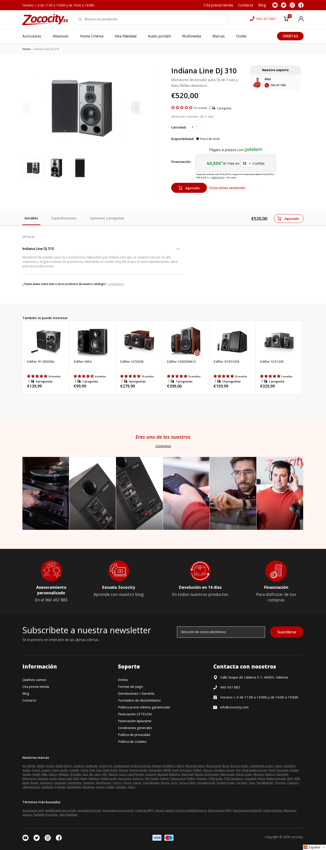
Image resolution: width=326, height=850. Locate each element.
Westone (88, 787)
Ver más (231, 177)
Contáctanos (116, 284)
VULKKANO (74, 787)
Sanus (137, 783)
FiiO (238, 770)
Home (26, 49)
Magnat (162, 774)
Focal (271, 770)
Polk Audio (216, 778)
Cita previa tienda (35, 686)
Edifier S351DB (271, 361)
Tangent (241, 783)
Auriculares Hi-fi (33, 810)
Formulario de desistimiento (139, 700)
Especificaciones (64, 218)
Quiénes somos (34, 679)
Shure (127, 783)
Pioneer (202, 778)
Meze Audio (244, 774)
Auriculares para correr (118, 810)
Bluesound (213, 766)
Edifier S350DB (131, 361)
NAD (76, 778)
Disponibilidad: (182, 139)
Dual (175, 770)
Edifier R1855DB (226, 361)
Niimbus (93, 778)
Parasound (177, 778)
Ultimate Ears (31, 787)
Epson (230, 770)
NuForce (137, 778)
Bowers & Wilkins (163, 766)
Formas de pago (130, 686)
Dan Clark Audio (107, 770)
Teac (252, 783)
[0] (286, 19)
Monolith (282, 774)
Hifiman (63, 774)
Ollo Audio (152, 778)
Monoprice (29, 778)
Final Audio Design (254, 770)
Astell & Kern (64, 766)
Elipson (208, 770)
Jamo (97, 774)
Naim (83, 778)
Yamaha (120, 787)
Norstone (124, 778)
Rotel (25, 783)
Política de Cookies (132, 741)
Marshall (187, 774)
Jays (85, 774)
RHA (290, 778)
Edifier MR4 (83, 361)
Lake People (135, 774)
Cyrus (84, 770)
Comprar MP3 (144, 810)
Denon (123, 770)
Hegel (36, 774)
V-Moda (60, 787)
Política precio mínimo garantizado (144, 707)
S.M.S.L (117, 783)
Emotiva (219, 770)
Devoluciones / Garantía (136, 693)
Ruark (35, 783)
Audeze (79, 766)
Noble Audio (109, 778)
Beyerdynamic (195, 766)
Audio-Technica (140, 766)
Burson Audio (239, 766)
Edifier (197, 770)
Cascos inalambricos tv (191, 810)
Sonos (165, 783)
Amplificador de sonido (60, 810)
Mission (258, 774)
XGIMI (110, 787)
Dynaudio (155, 770)
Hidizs (53, 774)
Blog (25, 693)
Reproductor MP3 (220, 810)
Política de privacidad (134, 734)
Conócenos (163, 446)
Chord (35, 770)
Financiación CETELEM (134, 714)
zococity (297, 837)
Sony (174, 783)
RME (297, 778)
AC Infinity (29, 766)
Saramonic (74, 783)
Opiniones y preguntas (107, 218)
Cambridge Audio (261, 766)
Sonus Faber (187, 783)
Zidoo (132, 787)
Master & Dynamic (207, 774)
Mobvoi (270, 774)
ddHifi (167, 770)
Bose (225, 766)
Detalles (31, 218)
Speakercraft (206, 783)
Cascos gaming (165, 810)
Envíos (123, 679)
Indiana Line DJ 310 (38, 248)
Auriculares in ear (89, 810)
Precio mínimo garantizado (227, 187)
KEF (104, 774)
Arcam (50, 766)
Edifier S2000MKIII (181, 361)
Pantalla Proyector (45, 815)
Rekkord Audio (276, 778)
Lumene (150, 774)
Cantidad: (179, 127)
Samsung (46, 783)
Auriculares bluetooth (247, 810)
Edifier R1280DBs (41, 361)
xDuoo (100, 787)
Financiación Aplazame (134, 721)
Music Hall (65, 778)
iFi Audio (75, 774)
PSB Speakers (233, 778)
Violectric (47, 787)
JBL (91, 774)
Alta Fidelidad (68, 815)
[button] (182, 107)
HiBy (44, 774)
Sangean (60, 783)
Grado (26, 774)
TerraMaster (264, 783)
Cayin (278, 766)
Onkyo (164, 778)
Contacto (29, 700)
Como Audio (60, 770)
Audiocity (92, 766)
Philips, (191, 778)
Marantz (174, 774)
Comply (74, 770)
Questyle (251, 778)
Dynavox (186, 770)
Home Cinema (272, 810)
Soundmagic (151, 783)
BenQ (180, 766)
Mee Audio (227, 774)
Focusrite (282, 770)
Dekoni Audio (138, 770)
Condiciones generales (135, 727)
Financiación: (181, 162)
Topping (292, 783)
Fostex (294, 770)
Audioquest (121, 766)
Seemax (88, 783)
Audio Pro (105, 766)
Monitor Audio (47, 778)
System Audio (225, 783)
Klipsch (113, 774)
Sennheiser (103, 783)
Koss (122, 774)
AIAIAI (40, 766)
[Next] (135, 107)
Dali (92, 770)
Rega (261, 778)
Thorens (280, 783)
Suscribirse (286, 632)
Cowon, (46, 770)
